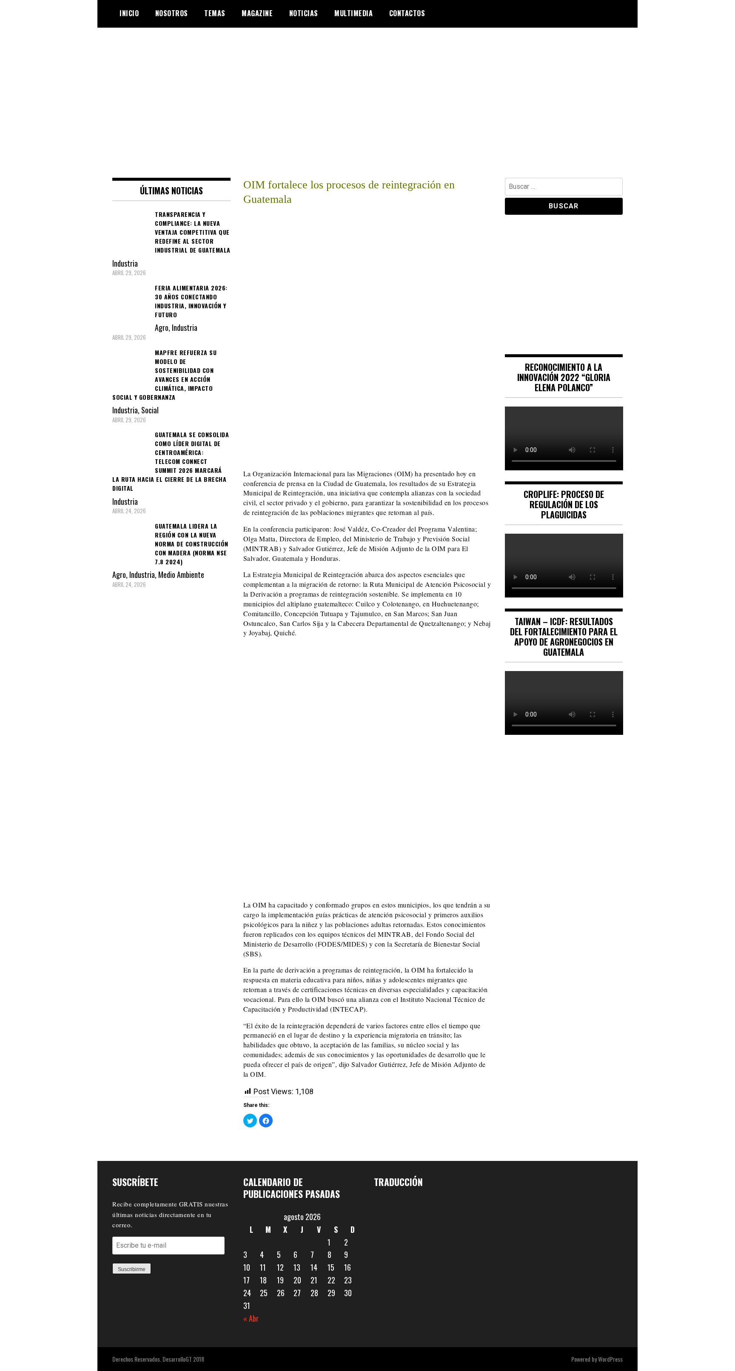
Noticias (303, 13)
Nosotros (171, 13)
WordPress (610, 1358)
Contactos (407, 13)
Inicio (129, 13)
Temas (214, 13)
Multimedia (353, 13)
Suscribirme (131, 1269)
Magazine (257, 13)
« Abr (251, 1318)
